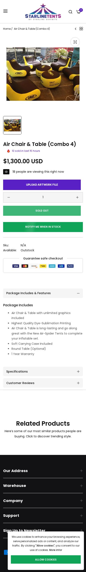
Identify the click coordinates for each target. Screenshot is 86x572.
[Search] (70, 11)
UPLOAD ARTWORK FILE (42, 184)
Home (7, 29)
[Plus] (77, 197)
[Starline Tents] (43, 11)
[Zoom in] (75, 42)
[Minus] (8, 197)
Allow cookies (46, 559)
